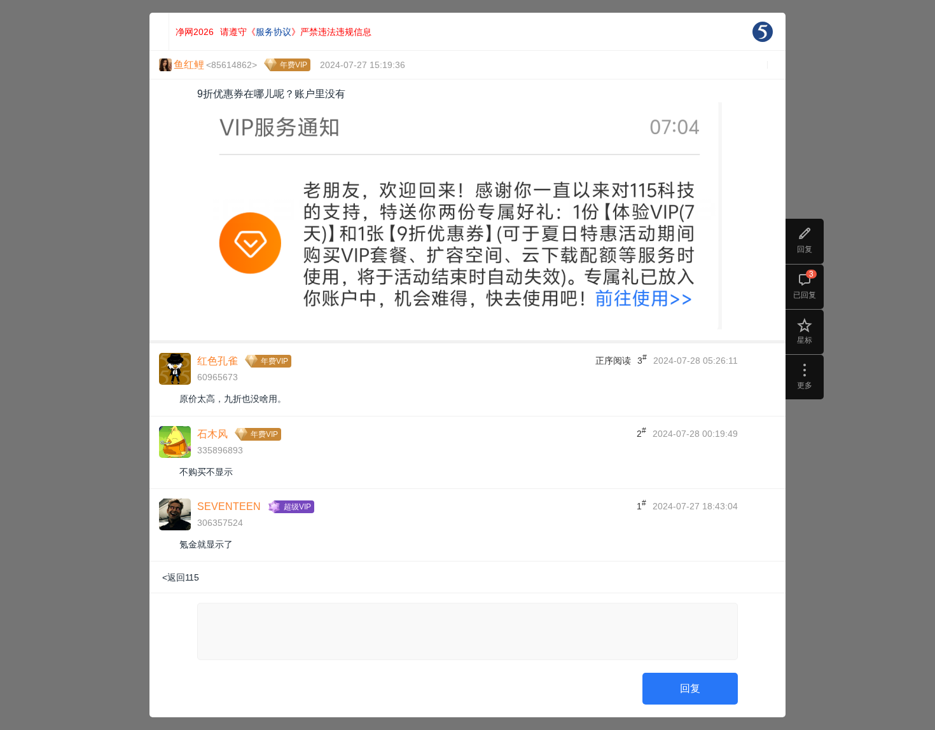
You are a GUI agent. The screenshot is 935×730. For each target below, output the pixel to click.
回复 (690, 688)
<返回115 (180, 577)
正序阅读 (613, 360)
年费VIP (293, 64)
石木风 (212, 434)
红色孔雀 (217, 360)
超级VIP (297, 506)
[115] (762, 32)
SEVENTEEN (229, 506)
